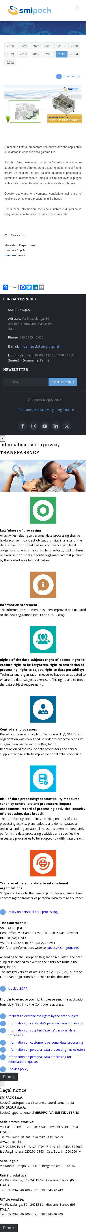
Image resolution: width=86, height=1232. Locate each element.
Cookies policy (18, 1069)
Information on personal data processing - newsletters (47, 1049)
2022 (48, 46)
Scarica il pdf (73, 76)
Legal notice (65, 409)
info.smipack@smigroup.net (39, 346)
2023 (35, 46)
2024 (23, 46)
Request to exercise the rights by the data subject (43, 1016)
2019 (10, 54)
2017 (35, 54)
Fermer (9, 1077)
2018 (23, 54)
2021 (61, 46)
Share (13, 287)
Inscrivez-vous (62, 382)
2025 (10, 46)
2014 (74, 54)
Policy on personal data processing (33, 912)
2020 (74, 46)
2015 (61, 54)
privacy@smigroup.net (63, 947)
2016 (48, 54)
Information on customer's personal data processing (45, 1042)
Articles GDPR (18, 988)
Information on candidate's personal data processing (45, 1023)
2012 (10, 62)
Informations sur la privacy (35, 409)
